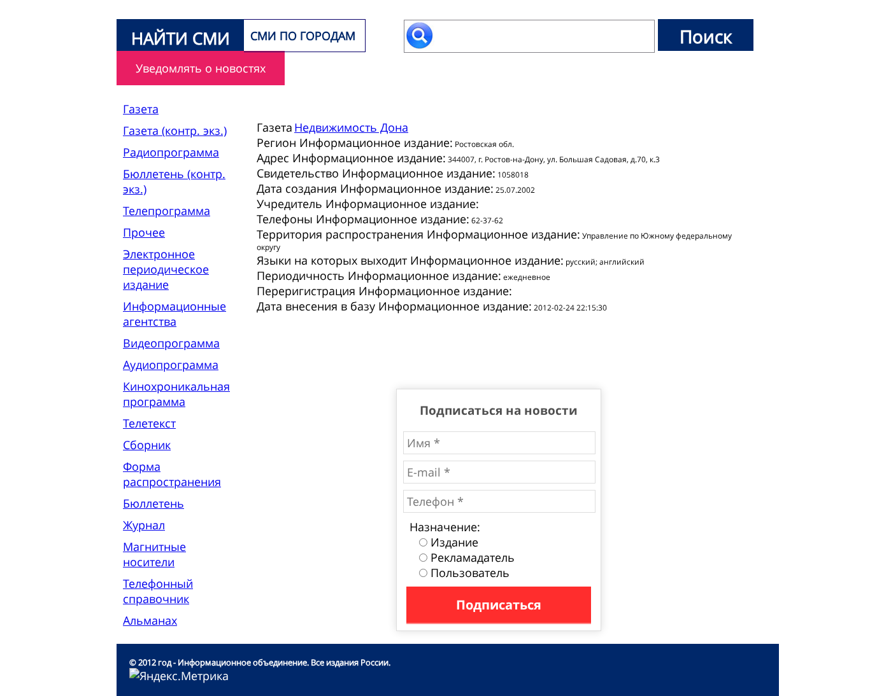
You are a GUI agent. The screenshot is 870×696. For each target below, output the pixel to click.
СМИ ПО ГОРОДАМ (302, 35)
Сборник (147, 444)
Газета (141, 108)
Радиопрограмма (171, 152)
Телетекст (149, 423)
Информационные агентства (174, 313)
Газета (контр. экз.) (175, 130)
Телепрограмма (166, 210)
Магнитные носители (154, 554)
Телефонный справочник (158, 591)
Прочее (144, 232)
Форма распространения (172, 474)
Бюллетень (153, 503)
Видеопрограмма (171, 343)
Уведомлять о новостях (201, 68)
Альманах (150, 620)
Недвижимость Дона (351, 127)
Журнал (144, 524)
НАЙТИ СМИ (180, 38)
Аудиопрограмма (170, 364)
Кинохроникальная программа (176, 394)
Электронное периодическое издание (166, 269)
